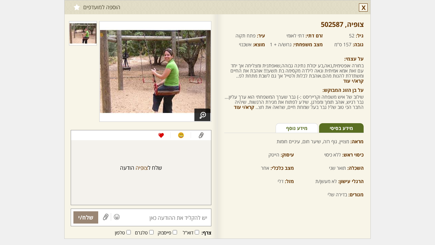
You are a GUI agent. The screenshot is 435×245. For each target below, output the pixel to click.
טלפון (120, 232)
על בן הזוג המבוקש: (343, 90)
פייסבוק (164, 232)
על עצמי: (354, 58)
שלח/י (85, 217)
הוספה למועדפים (101, 7)
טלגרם (141, 232)
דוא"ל (188, 232)
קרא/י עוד (353, 81)
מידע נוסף (297, 128)
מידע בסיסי (341, 128)
